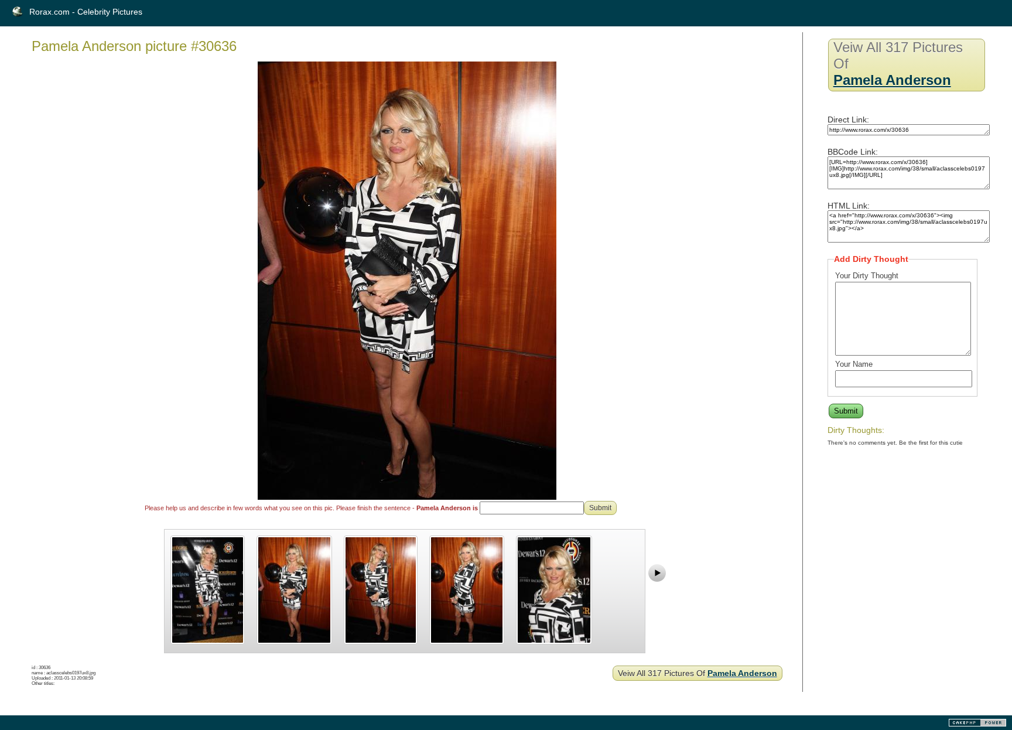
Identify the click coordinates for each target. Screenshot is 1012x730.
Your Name (854, 364)
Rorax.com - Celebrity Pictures (85, 11)
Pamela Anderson (742, 673)
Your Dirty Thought (866, 275)
